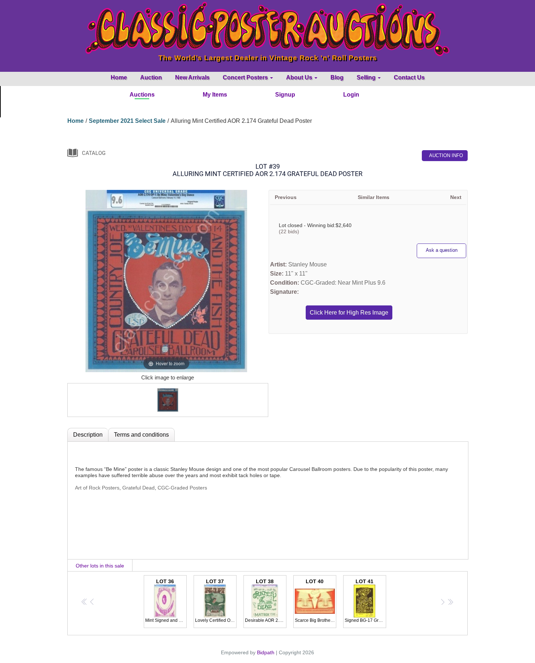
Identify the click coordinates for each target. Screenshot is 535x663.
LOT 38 (265, 600)
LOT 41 (365, 600)
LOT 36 (166, 600)
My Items (215, 94)
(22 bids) (289, 231)
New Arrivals (192, 77)
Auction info (446, 155)
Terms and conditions (141, 435)
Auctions (142, 94)
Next (455, 197)
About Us (300, 77)
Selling (367, 77)
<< (84, 601)
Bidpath (265, 652)
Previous (286, 197)
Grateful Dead (138, 488)
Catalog (94, 153)
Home (119, 77)
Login (351, 94)
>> (450, 601)
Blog (337, 77)
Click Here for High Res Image (349, 312)
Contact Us (409, 77)
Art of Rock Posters (97, 488)
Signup (285, 94)
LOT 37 (216, 600)
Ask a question (441, 250)
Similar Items (373, 197)
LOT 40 (315, 600)
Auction (151, 77)
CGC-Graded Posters (182, 488)
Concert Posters (246, 77)
